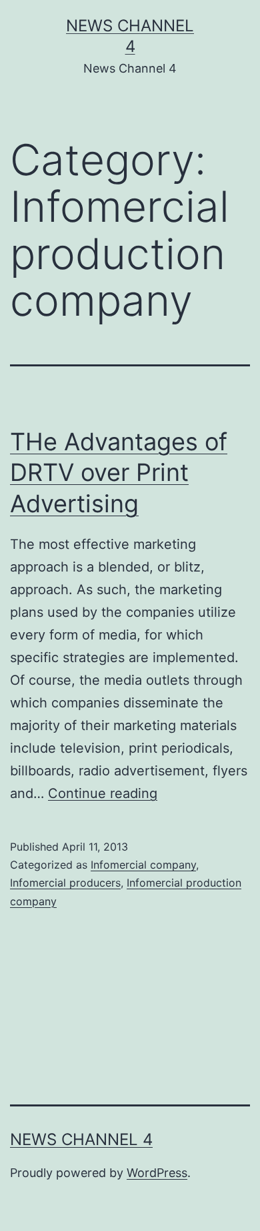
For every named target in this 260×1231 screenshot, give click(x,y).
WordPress (157, 1173)
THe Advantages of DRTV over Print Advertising (118, 473)
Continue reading (102, 793)
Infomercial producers (65, 882)
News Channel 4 (81, 1139)
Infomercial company (143, 864)
